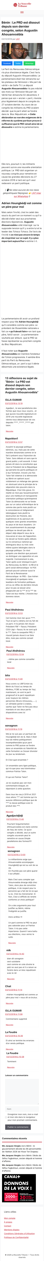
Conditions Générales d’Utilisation (19, 1233)
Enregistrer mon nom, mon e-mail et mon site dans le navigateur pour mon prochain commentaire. (23, 1117)
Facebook (7, 63)
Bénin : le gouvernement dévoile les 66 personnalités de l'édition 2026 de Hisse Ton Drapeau (21, 1149)
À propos (8, 1222)
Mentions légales (11, 1230)
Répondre (9, 431)
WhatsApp (29, 63)
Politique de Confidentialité (16, 1237)
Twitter (18, 63)
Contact (7, 1226)
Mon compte (9, 1218)
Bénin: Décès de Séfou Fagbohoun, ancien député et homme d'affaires (22, 1158)
